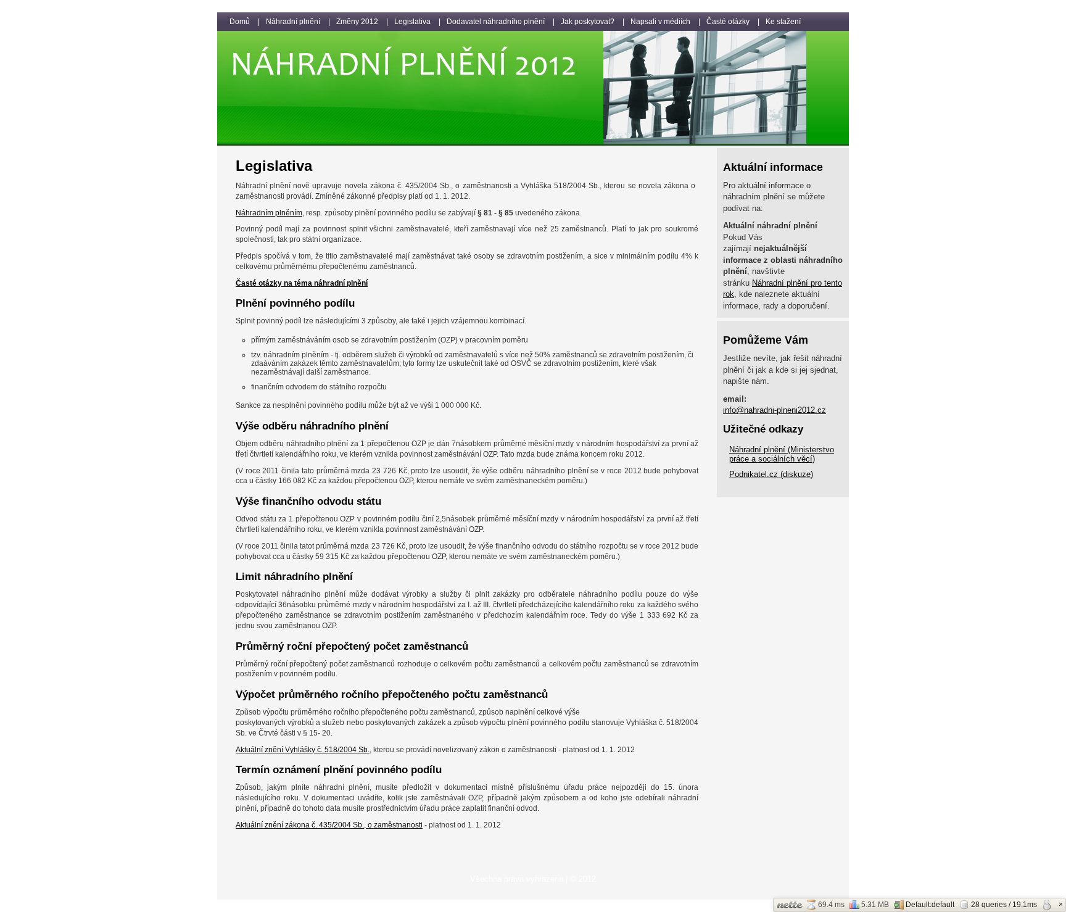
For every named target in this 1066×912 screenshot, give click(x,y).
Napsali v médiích (660, 21)
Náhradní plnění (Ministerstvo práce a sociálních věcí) (781, 454)
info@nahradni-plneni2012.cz (774, 410)
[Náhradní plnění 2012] (533, 143)
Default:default (930, 904)
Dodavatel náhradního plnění (496, 21)
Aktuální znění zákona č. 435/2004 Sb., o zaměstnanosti (329, 825)
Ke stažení (783, 21)
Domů (239, 21)
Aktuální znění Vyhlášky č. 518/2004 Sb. (303, 749)
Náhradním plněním (269, 213)
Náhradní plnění (293, 21)
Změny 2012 (357, 21)
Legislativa (412, 21)
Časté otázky (728, 21)
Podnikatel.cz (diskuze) (771, 474)
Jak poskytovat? (587, 21)
